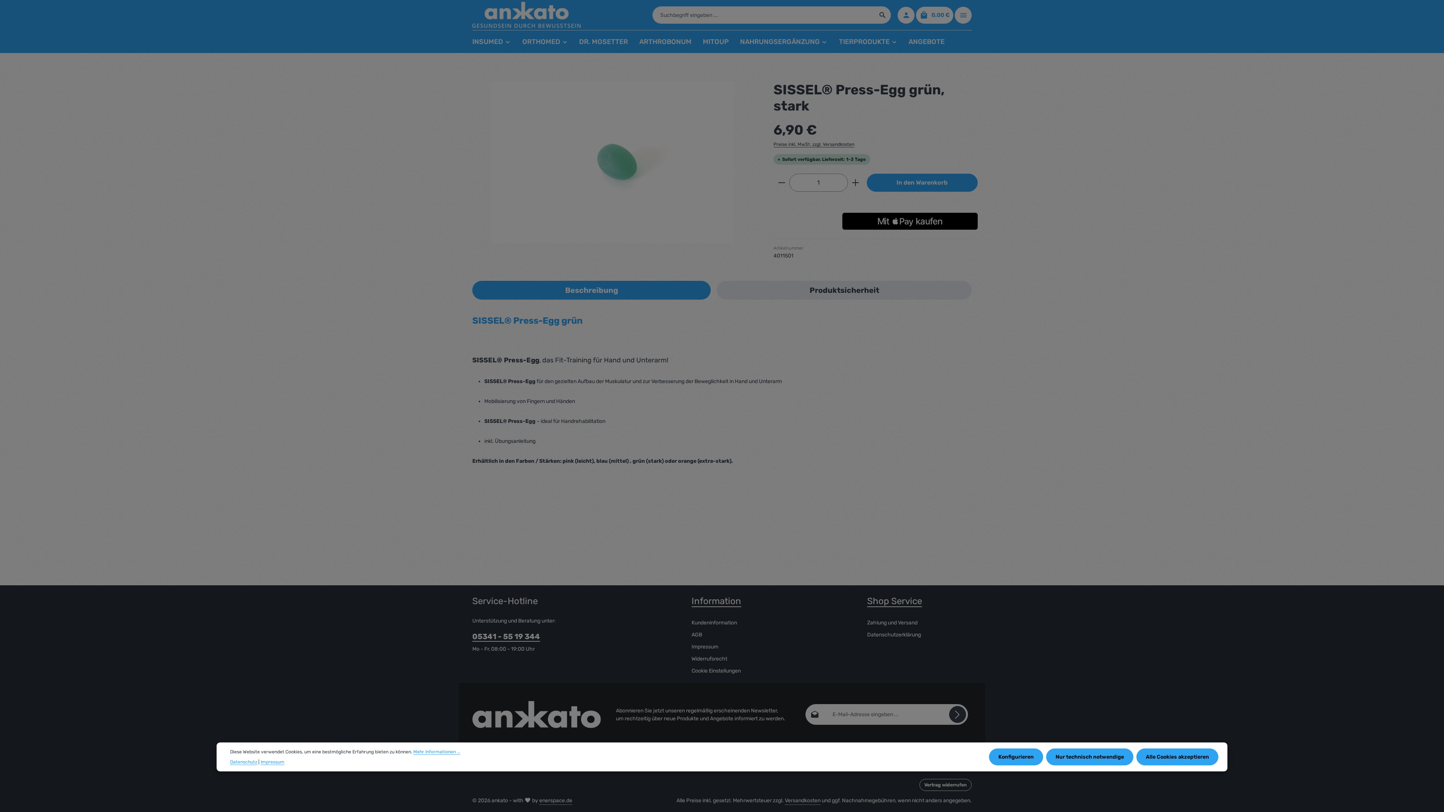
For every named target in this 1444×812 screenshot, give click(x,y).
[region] (612, 162)
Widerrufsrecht (709, 659)
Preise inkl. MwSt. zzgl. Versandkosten (814, 144)
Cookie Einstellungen (716, 671)
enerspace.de (555, 800)
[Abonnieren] (957, 714)
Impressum (705, 647)
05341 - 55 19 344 (506, 636)
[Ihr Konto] (906, 15)
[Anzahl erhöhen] (856, 183)
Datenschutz (243, 762)
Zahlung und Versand (892, 623)
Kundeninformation (714, 623)
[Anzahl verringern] (782, 183)
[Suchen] (883, 15)
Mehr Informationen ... (436, 751)
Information (716, 601)
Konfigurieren (1016, 757)
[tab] (591, 290)
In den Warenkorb (922, 182)
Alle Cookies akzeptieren (1177, 757)
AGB (697, 635)
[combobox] (763, 15)
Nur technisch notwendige (1090, 757)
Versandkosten (803, 800)
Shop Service (894, 601)
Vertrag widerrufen (945, 785)
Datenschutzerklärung (894, 635)
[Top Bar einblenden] (963, 15)
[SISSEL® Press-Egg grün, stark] (612, 162)
